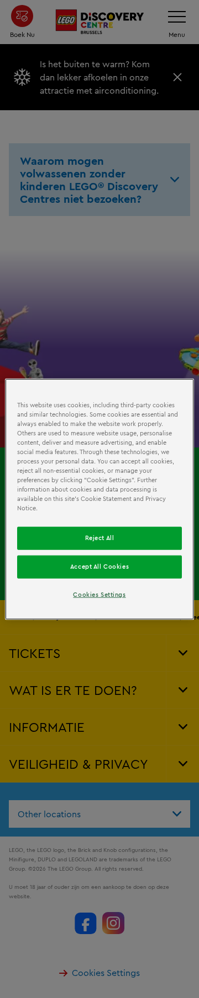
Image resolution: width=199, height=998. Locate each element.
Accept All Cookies (99, 566)
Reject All (99, 538)
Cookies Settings (99, 594)
